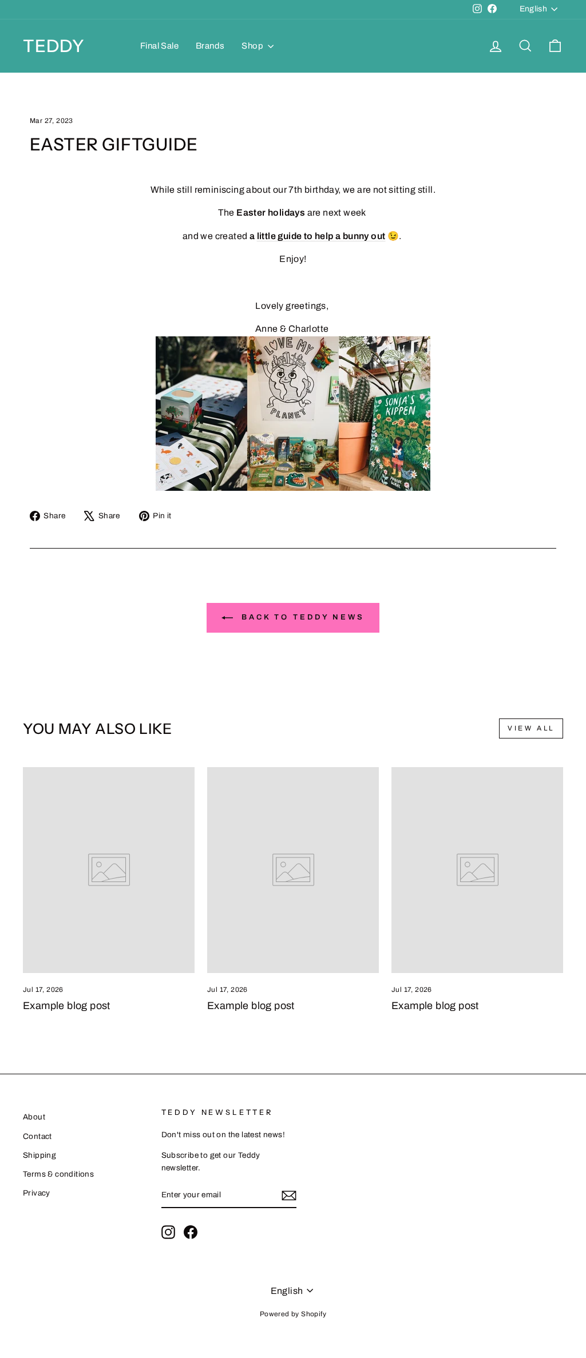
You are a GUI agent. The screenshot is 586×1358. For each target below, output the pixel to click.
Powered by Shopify (293, 1314)
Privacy (36, 1193)
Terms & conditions (58, 1174)
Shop (253, 45)
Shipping (39, 1155)
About (34, 1117)
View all (531, 728)
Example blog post (66, 1005)
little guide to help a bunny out (321, 236)
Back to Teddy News (301, 618)
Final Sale (159, 45)
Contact (37, 1136)
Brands (210, 45)
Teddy (54, 46)
